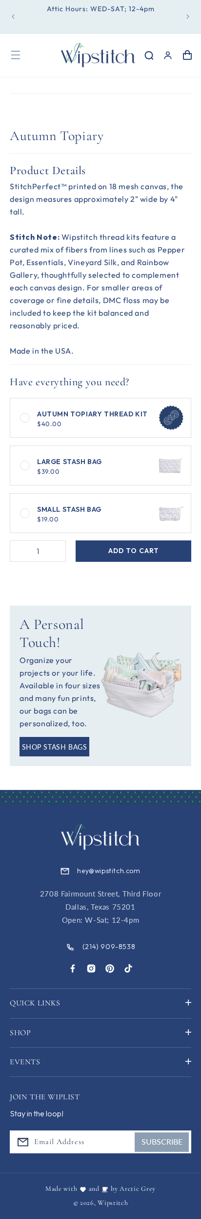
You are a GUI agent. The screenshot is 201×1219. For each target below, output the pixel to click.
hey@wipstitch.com (108, 870)
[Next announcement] (188, 16)
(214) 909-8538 (108, 946)
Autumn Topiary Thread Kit (92, 419)
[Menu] (15, 55)
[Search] (148, 55)
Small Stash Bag (69, 514)
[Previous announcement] (13, 16)
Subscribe (161, 1141)
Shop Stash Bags (54, 747)
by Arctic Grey (133, 1188)
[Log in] (168, 55)
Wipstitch (113, 1203)
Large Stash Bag (69, 466)
